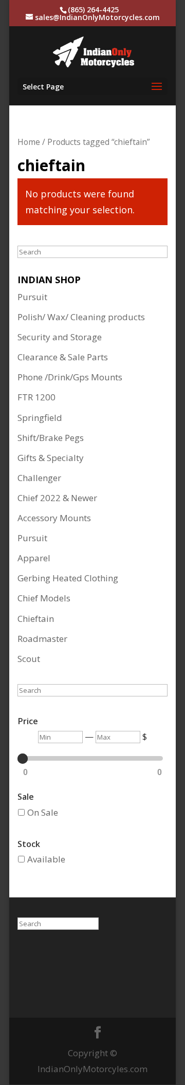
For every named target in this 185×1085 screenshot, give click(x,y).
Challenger (39, 478)
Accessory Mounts (54, 518)
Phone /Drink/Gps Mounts (69, 377)
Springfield (39, 418)
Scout (28, 659)
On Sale (42, 812)
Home (28, 142)
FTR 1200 (36, 397)
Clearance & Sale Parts (62, 357)
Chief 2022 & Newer (57, 498)
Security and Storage (59, 337)
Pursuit (32, 297)
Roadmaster (42, 639)
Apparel (33, 558)
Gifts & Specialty (50, 458)
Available (46, 859)
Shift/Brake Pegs (50, 438)
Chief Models (43, 598)
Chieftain (35, 618)
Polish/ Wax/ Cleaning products (81, 317)
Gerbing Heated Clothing (67, 578)
